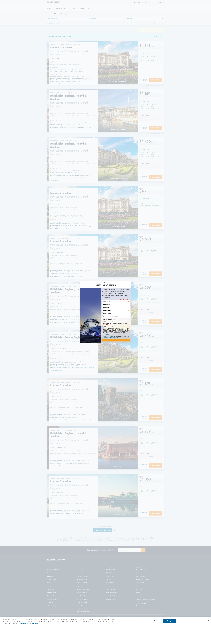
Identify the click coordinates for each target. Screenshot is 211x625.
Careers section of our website (110, 337)
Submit (116, 340)
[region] (105, 621)
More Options (154, 621)
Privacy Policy (106, 334)
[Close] (208, 620)
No (112, 321)
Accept (169, 621)
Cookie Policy (24, 623)
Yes (105, 321)
